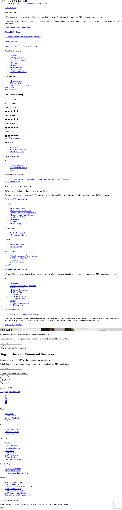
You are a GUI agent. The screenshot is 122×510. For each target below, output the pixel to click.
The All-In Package (12, 430)
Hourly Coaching (11, 434)
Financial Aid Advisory (18, 72)
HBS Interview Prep (17, 83)
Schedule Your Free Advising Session (14, 348)
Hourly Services (11, 41)
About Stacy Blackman (18, 149)
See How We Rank (17, 166)
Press (11, 170)
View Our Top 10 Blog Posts (16, 269)
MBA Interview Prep (17, 81)
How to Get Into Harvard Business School (25, 314)
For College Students (17, 60)
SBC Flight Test (17, 58)
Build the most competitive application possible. (23, 37)
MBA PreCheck (16, 65)
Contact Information (12, 156)
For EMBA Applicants (18, 296)
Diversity (13, 301)
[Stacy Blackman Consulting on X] (6, 398)
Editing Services (16, 69)
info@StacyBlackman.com (10, 392)
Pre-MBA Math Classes (18, 217)
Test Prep (13, 55)
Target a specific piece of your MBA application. (23, 46)
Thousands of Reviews (18, 168)
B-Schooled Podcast (17, 233)
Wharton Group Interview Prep (21, 85)
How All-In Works (12, 432)
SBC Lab (14, 63)
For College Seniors (12, 448)
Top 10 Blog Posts (16, 305)
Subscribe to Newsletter (9, 500)
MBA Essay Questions (18, 290)
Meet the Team (10, 416)
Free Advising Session (35, 3)
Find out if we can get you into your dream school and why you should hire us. (39, 179)
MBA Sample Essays (17, 208)
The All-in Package (12, 32)
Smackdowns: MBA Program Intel (23, 213)
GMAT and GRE (16, 294)
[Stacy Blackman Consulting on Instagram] (6, 404)
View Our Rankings (12, 138)
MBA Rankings (15, 223)
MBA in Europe (16, 219)
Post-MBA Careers (17, 288)
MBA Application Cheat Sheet (21, 215)
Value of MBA (15, 221)
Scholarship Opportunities (19, 303)
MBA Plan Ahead (16, 67)
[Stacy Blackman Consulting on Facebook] (6, 396)
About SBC (14, 147)
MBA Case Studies (17, 152)
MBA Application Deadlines (20, 211)
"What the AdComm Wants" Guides (23, 256)
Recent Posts (14, 283)
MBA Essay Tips (16, 292)
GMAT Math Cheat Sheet (19, 258)
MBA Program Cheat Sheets (15, 493)
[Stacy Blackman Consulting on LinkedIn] (6, 400)
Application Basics (17, 262)
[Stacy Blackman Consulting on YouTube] (6, 402)
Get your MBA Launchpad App (17, 199)
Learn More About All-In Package (17, 27)
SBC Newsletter (16, 247)
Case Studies (9, 420)
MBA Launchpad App (18, 244)
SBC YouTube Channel (18, 235)
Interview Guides (16, 260)
